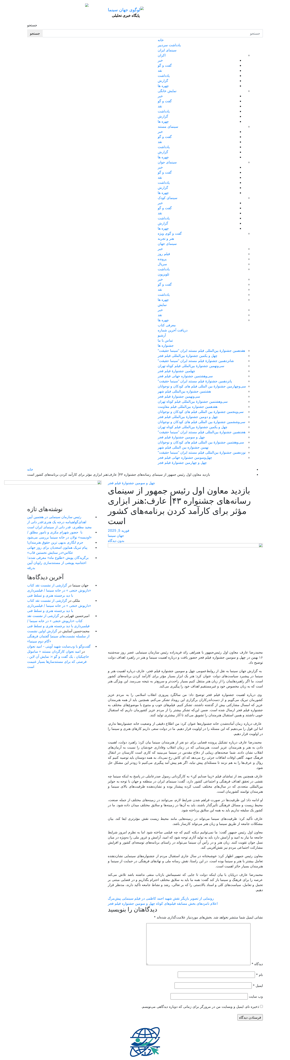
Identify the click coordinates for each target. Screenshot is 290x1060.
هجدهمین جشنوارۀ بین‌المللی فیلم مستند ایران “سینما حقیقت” (201, 432)
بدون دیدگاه (116, 540)
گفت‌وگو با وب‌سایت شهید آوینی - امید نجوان (59, 646)
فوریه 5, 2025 (118, 530)
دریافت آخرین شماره (172, 330)
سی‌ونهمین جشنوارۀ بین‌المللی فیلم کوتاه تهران (191, 366)
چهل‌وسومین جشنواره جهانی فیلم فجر (185, 457)
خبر (160, 60)
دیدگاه (257, 964)
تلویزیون (163, 274)
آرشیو (162, 335)
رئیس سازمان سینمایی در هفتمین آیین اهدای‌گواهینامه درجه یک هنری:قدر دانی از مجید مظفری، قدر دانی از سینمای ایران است (59, 522)
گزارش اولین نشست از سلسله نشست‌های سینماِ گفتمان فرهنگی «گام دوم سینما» (58, 636)
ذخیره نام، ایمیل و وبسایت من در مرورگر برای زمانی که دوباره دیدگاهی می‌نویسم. (200, 1006)
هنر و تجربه (166, 238)
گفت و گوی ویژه (170, 233)
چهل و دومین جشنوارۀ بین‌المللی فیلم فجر (188, 417)
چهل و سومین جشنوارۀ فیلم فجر (181, 437)
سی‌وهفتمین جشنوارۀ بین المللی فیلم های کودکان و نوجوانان (201, 442)
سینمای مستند (168, 126)
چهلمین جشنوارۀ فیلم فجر (176, 371)
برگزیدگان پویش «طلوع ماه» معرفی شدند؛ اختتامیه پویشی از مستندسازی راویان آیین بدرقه (58, 562)
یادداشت (164, 75)
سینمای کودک (167, 198)
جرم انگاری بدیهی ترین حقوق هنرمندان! (55, 542)
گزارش (163, 81)
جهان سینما (116, 535)
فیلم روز (164, 254)
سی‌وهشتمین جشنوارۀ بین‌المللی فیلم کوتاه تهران (193, 401)
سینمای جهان (167, 243)
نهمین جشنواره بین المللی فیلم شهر (183, 447)
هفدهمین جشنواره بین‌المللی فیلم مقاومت (187, 406)
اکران (162, 55)
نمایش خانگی (167, 91)
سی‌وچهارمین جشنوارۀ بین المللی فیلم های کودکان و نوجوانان (202, 386)
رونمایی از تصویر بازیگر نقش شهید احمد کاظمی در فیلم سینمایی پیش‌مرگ (161, 898)
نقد (160, 70)
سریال (162, 264)
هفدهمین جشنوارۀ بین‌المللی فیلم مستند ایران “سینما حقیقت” (201, 350)
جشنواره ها (166, 345)
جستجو (32, 25)
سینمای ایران (167, 50)
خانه (161, 40)
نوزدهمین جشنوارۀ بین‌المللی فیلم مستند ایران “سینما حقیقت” (202, 452)
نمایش (162, 305)
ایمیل (258, 985)
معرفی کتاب (167, 325)
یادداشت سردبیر (169, 45)
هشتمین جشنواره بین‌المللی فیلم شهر (184, 391)
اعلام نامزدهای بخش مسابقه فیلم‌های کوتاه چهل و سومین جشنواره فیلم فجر (163, 903)
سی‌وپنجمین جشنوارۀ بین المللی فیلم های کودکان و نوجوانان (201, 411)
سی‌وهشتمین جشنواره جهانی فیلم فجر (185, 376)
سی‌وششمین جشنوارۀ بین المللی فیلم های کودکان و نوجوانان (201, 422)
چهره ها (163, 86)
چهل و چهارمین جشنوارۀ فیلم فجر (182, 462)
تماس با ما (165, 340)
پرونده (162, 259)
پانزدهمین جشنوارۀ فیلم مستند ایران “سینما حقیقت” (195, 381)
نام (259, 975)
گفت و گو (165, 65)
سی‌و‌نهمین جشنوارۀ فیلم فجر (179, 396)
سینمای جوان (167, 162)
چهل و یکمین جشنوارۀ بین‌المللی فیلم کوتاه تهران (192, 427)
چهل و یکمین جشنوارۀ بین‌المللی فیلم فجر (187, 355)
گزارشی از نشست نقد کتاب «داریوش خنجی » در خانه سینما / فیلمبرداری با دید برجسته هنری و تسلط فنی (59, 590)
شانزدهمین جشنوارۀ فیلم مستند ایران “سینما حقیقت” (196, 361)
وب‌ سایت (256, 996)
